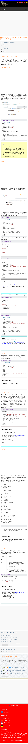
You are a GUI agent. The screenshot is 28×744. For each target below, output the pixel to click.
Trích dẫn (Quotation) (9, 42)
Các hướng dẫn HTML (9, 632)
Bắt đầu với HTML (7, 641)
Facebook (5, 712)
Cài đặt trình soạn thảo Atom (10, 637)
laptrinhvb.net (21, 740)
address (6, 48)
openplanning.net (7, 720)
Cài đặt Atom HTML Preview (10, 639)
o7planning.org (7, 718)
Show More (5, 644)
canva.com (14, 741)
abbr (5, 47)
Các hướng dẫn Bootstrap (9, 649)
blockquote (7, 44)
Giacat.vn (20, 737)
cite (5, 50)
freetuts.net (14, 740)
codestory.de (6, 725)
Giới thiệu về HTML (7, 635)
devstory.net (6, 722)
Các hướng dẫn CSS (8, 651)
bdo (5, 51)
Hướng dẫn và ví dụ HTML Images (11, 643)
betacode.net (6, 724)
